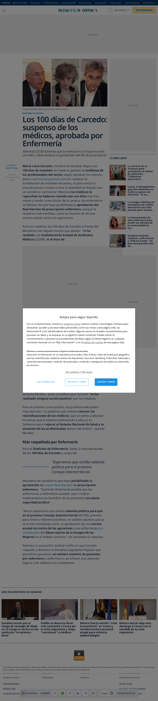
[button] (79, 372)
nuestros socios (72, 323)
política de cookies (93, 342)
